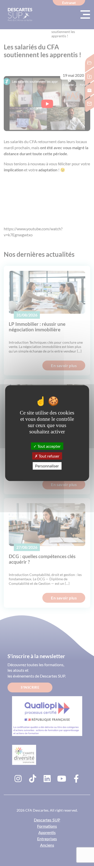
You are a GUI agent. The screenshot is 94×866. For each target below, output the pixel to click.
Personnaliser (47, 465)
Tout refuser (48, 456)
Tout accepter (49, 446)
